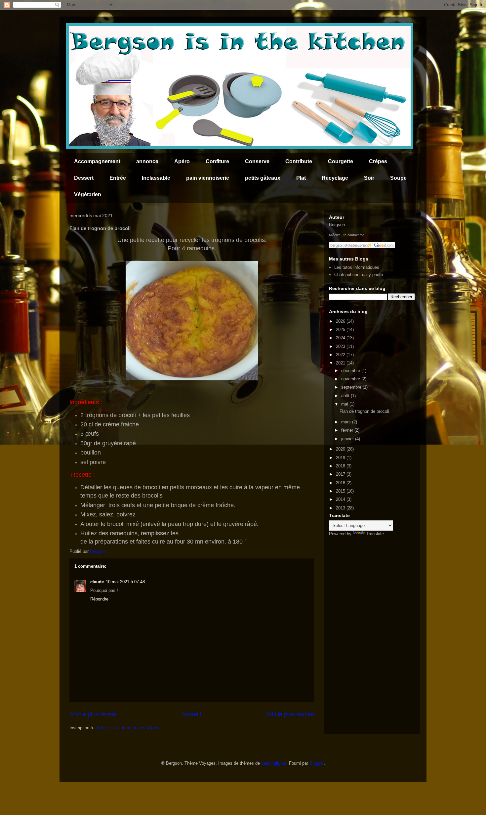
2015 (341, 491)
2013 (341, 507)
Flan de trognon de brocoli (364, 411)
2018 (341, 465)
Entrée (117, 178)
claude (97, 581)
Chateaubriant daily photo (358, 274)
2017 (341, 474)
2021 (341, 362)
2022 (341, 354)
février (347, 430)
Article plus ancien (290, 714)
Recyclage (335, 178)
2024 (341, 337)
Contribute (298, 161)
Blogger (316, 763)
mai (345, 404)
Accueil (191, 714)
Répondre (99, 599)
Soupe (398, 178)
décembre (351, 370)
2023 (341, 346)
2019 (341, 457)
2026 (341, 321)
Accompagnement (97, 161)
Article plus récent (93, 714)
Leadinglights (273, 763)
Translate (375, 533)
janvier (348, 438)
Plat (301, 178)
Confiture (217, 161)
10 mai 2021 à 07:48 (125, 581)
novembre (351, 378)
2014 (341, 499)
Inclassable (156, 178)
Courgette (340, 161)
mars (346, 421)
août (346, 395)
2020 (341, 449)
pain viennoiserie (207, 178)
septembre (352, 387)
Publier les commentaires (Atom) (128, 727)
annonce (147, 161)
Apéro (182, 161)
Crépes (378, 161)
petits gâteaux (262, 178)
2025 (341, 329)
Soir (369, 178)
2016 (341, 482)
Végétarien (87, 194)
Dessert (84, 178)
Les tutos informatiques (356, 267)
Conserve (257, 161)
